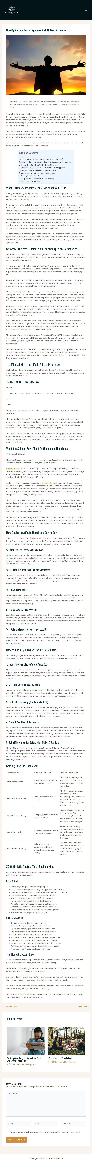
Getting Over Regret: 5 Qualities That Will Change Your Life (24, 1060)
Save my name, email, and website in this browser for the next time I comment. (44, 1132)
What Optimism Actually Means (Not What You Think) (41, 159)
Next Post (83, 1007)
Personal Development (26, 1064)
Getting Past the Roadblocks (32, 176)
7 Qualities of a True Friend (60, 1058)
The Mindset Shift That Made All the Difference (39, 165)
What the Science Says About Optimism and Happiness (43, 168)
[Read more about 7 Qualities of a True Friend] (66, 1041)
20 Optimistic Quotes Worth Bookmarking (37, 179)
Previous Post (10, 1007)
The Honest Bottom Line (30, 181)
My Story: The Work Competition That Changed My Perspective (46, 162)
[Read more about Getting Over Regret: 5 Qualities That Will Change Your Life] (26, 1041)
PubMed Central (49, 483)
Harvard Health (13, 468)
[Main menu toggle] (85, 9)
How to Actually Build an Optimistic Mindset (38, 173)
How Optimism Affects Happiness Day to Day (38, 170)
